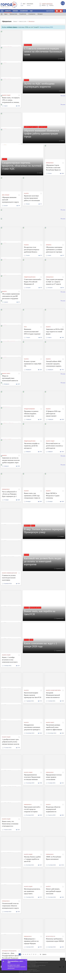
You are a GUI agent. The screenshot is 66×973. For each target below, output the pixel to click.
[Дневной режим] (62, 3)
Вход (24, 3)
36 (40, 954)
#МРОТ (52, 722)
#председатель (12, 950)
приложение (50, 11)
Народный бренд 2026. (46, 27)
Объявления (24, 10)
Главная (15, 21)
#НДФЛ (52, 441)
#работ (33, 525)
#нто (25, 326)
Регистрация (30, 3)
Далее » (44, 954)
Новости (8, 10)
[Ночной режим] (64, 3)
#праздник (5, 950)
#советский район (56, 690)
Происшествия (13, 14)
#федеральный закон (29, 277)
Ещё (31, 10)
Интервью (40, 14)
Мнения (15, 10)
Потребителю (22, 14)
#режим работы (43, 126)
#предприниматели (29, 408)
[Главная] (2, 10)
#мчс (3, 195)
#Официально (28, 44)
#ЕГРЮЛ (48, 936)
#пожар (7, 195)
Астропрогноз (31, 14)
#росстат (52, 936)
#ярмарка (48, 244)
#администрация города (31, 126)
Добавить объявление (47, 3)
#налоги (26, 80)
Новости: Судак (22, 21)
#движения (27, 525)
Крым (5, 14)
